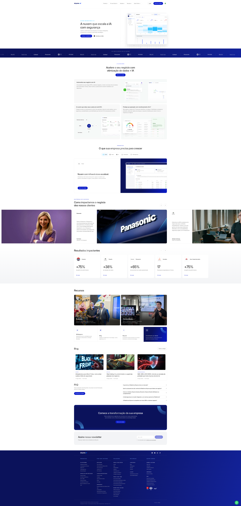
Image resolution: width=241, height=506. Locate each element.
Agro (114, 465)
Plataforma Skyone (83, 464)
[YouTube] (154, 453)
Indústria (115, 469)
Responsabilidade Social (151, 479)
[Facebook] (160, 453)
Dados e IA (82, 467)
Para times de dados (117, 478)
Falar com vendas (120, 74)
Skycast (131, 467)
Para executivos (100, 467)
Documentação (83, 470)
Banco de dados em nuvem (85, 483)
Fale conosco (149, 469)
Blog (131, 464)
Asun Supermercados (101, 478)
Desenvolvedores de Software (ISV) (103, 486)
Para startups (99, 470)
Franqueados (99, 489)
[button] (145, 385)
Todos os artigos (162, 348)
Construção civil (116, 470)
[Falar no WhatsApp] (238, 500)
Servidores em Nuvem (84, 481)
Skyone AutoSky (83, 480)
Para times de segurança (117, 481)
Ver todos (98, 481)
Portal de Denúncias (150, 483)
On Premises (115, 496)
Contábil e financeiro (117, 474)
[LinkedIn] (152, 453)
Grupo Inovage (99, 475)
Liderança (148, 465)
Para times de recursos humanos (119, 483)
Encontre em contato (79, 393)
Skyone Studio (82, 475)
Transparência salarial (151, 484)
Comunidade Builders (134, 475)
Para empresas (99, 464)
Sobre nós (148, 464)
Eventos (131, 469)
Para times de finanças (117, 485)
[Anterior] (161, 205)
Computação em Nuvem (84, 465)
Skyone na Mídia (150, 473)
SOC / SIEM (82, 478)
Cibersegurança (83, 469)
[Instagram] (157, 453)
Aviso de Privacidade (150, 478)
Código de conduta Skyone (151, 481)
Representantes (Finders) (101, 491)
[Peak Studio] (159, 502)
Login (150, 3)
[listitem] (89, 367)
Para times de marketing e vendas (119, 480)
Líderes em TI (99, 469)
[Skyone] (77, 3)
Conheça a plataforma (86, 36)
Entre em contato (158, 3)
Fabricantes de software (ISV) (102, 465)
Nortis (98, 480)
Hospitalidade (115, 467)
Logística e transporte (117, 472)
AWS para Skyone (116, 489)
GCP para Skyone (116, 492)
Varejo (114, 464)
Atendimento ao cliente (134, 473)
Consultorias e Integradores (102, 492)
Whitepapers (132, 465)
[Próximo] (165, 205)
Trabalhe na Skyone (150, 467)
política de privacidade (151, 440)
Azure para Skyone (116, 491)
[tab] (105, 154)
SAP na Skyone (116, 494)
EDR (81, 485)
